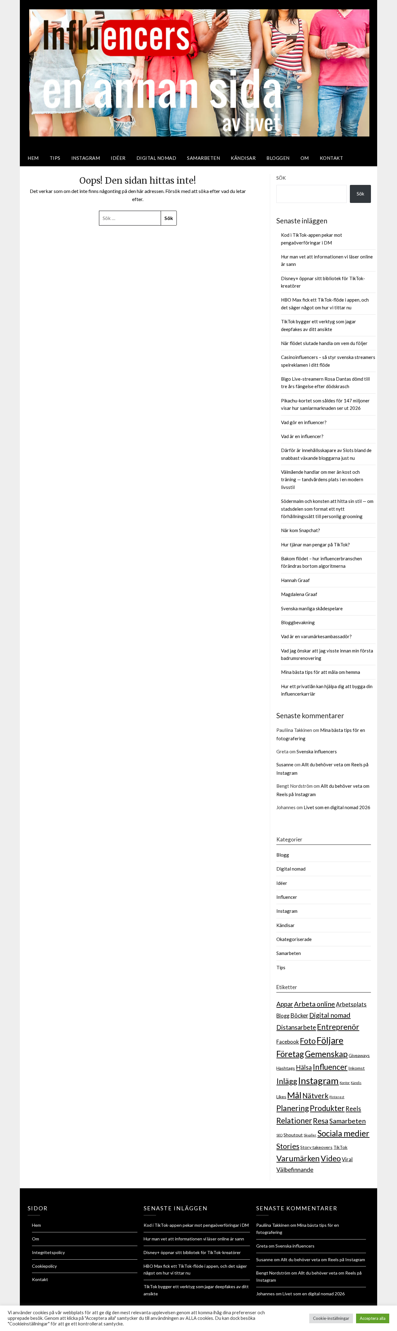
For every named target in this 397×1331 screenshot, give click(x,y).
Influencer (286, 897)
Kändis (356, 1083)
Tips (55, 158)
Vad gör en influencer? (304, 422)
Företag (290, 1054)
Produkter (327, 1108)
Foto (308, 1040)
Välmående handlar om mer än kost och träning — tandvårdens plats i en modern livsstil (322, 479)
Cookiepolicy (44, 1266)
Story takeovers (316, 1147)
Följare (330, 1040)
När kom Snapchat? (300, 530)
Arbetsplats (351, 1004)
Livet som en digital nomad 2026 (337, 807)
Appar (284, 1004)
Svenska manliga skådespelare (312, 608)
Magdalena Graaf (299, 594)
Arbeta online (314, 1004)
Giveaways (359, 1055)
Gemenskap (326, 1054)
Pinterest (336, 1097)
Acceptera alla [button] (373, 1318)
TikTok (340, 1147)
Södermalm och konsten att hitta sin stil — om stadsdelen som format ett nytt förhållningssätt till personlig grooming (327, 508)
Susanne (284, 764)
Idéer (118, 158)
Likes (281, 1096)
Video (331, 1158)
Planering (292, 1108)
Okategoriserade (294, 939)
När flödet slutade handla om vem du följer (324, 343)
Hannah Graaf (295, 580)
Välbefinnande (294, 1169)
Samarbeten (203, 158)
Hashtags (285, 1068)
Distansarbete (296, 1027)
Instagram (85, 158)
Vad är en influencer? (302, 436)
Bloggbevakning (298, 622)
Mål (294, 1095)
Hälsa (304, 1067)
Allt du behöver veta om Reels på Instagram (323, 1259)
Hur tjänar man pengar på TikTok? (315, 544)
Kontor (345, 1083)
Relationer (294, 1120)
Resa (320, 1120)
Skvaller (310, 1135)
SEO (279, 1135)
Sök (281, 178)
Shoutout (293, 1134)
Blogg (282, 855)
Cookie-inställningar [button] (331, 1318)
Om (305, 158)
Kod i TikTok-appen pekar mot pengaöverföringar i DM (196, 1225)
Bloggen (278, 158)
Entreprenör (338, 1026)
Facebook (287, 1042)
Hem (33, 158)
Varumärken (298, 1158)
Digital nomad (156, 158)
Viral (347, 1159)
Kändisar (243, 158)
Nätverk (315, 1095)
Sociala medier (343, 1133)
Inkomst (356, 1068)
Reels (353, 1108)
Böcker (299, 1015)
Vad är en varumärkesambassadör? (316, 636)
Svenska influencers (317, 751)
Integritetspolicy (48, 1252)
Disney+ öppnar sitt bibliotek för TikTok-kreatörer (192, 1252)
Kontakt (331, 158)
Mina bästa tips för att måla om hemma (320, 672)
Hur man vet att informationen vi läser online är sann (194, 1238)
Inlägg (286, 1081)
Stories (287, 1146)
